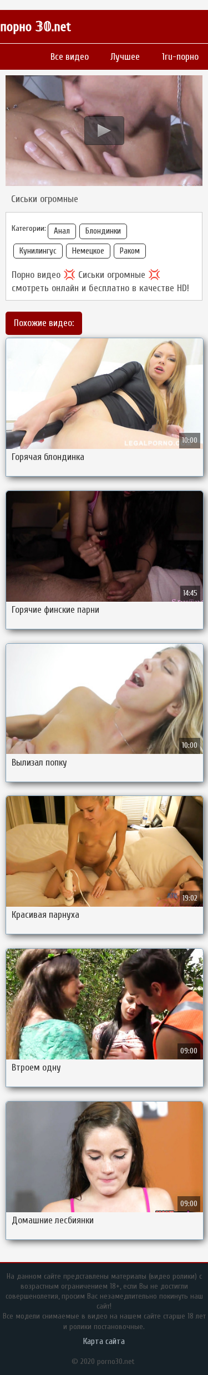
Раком (130, 251)
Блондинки (103, 231)
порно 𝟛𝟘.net (35, 26)
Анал (62, 231)
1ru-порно (180, 56)
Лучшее (125, 56)
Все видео (69, 56)
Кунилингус (38, 251)
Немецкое (88, 251)
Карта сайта (104, 1341)
